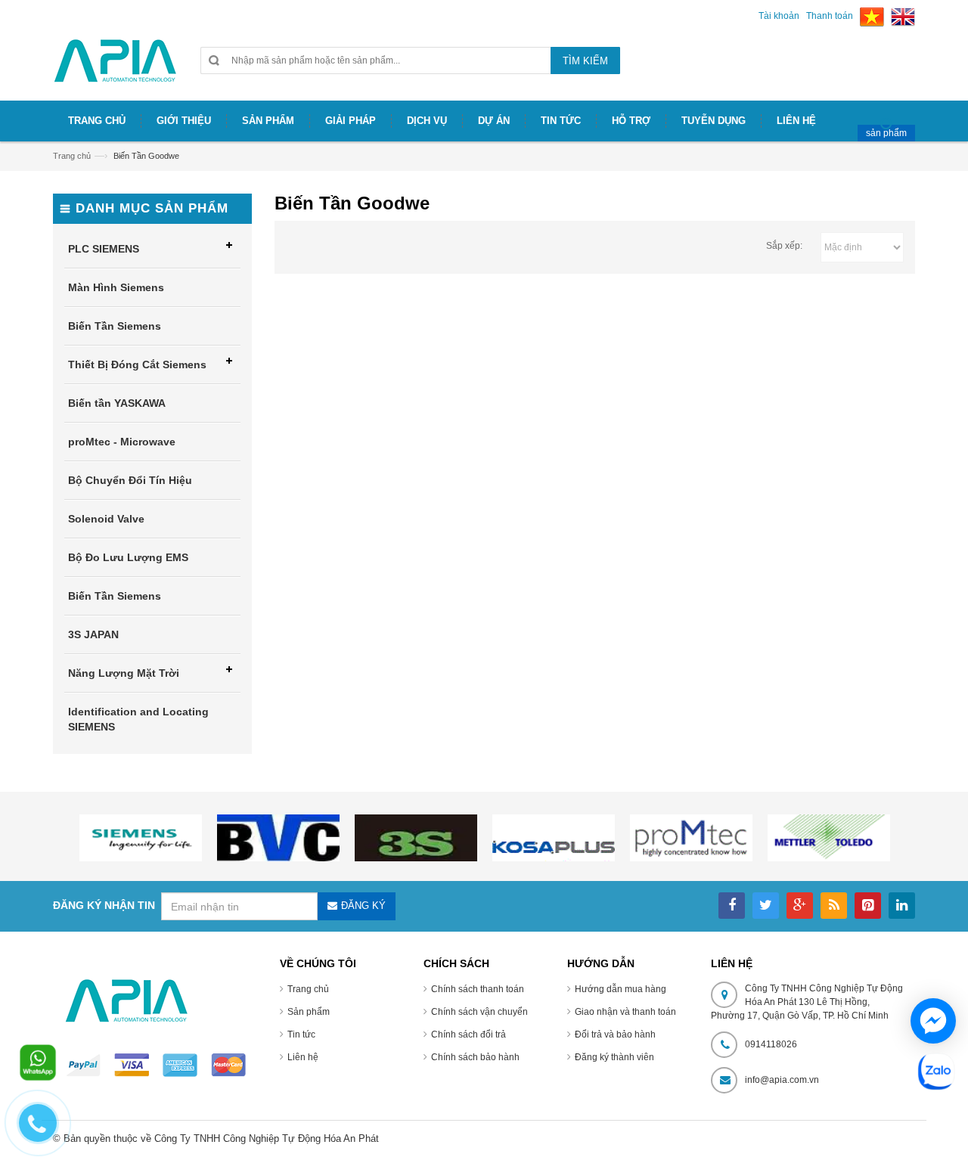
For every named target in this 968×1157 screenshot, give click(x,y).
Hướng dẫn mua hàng (620, 989)
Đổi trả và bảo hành (615, 1034)
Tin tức (301, 1034)
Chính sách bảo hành (475, 1057)
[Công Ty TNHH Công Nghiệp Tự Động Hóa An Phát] (115, 67)
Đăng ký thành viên (614, 1057)
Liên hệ (302, 1057)
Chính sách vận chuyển (479, 1012)
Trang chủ (72, 155)
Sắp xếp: (784, 245)
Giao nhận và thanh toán (625, 1012)
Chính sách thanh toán (477, 989)
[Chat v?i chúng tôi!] (933, 1021)
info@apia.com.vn (782, 1080)
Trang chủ (308, 989)
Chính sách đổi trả (468, 1034)
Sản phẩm (308, 1012)
